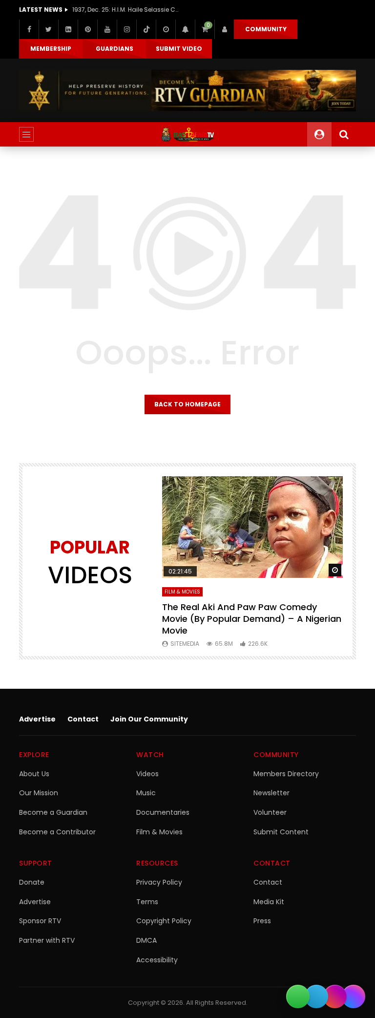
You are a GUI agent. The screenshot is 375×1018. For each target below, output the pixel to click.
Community (266, 29)
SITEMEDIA (184, 643)
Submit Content (281, 832)
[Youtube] (107, 29)
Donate (31, 882)
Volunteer (270, 812)
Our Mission (38, 793)
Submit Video (179, 48)
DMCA (146, 940)
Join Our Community (149, 719)
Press (262, 921)
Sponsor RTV (40, 921)
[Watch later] (165, 29)
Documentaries (162, 812)
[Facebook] (29, 29)
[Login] (224, 29)
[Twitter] (48, 29)
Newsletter (271, 793)
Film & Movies (182, 591)
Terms (147, 902)
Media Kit (268, 902)
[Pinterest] (87, 29)
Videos (147, 774)
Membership (50, 48)
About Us (34, 774)
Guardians (114, 48)
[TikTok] (146, 29)
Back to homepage (187, 404)
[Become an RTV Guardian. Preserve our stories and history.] (187, 90)
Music (146, 793)
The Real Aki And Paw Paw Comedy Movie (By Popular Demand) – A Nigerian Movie (251, 619)
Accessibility (157, 960)
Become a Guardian (53, 812)
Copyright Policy (163, 921)
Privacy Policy (159, 882)
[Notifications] (185, 29)
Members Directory (286, 774)
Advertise (37, 719)
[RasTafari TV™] (187, 134)
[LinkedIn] (68, 29)
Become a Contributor (57, 832)
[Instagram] (126, 29)
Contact (83, 719)
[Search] (344, 134)
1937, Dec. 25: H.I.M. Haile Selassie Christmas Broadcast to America (126, 9)
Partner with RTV (47, 940)
